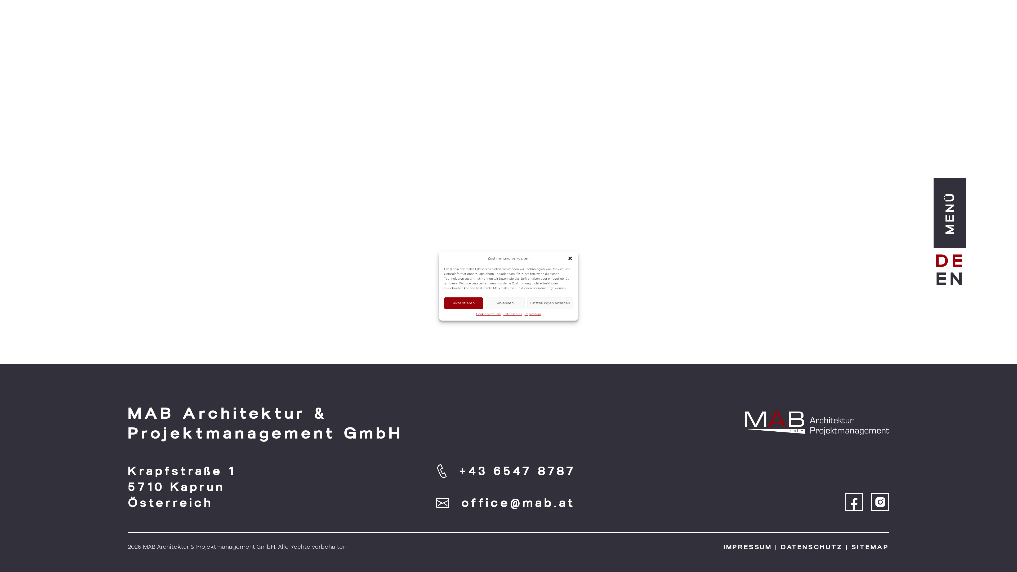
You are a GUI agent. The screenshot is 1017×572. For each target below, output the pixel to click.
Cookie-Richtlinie (488, 314)
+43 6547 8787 (517, 471)
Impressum (533, 314)
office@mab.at (518, 503)
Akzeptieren (464, 303)
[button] (570, 258)
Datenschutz (512, 314)
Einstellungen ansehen (550, 303)
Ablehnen (505, 303)
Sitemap (870, 547)
